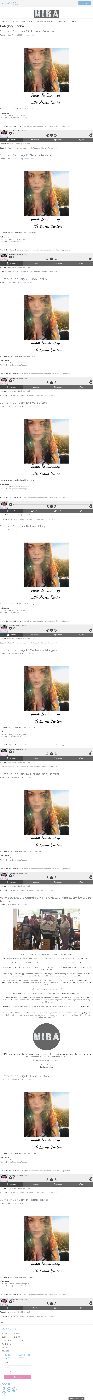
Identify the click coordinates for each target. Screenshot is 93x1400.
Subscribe (17, 1377)
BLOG (15, 21)
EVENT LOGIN (84, 3)
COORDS (5, 1351)
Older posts (4, 1323)
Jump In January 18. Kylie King (22, 526)
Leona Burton (30, 35)
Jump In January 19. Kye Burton (23, 402)
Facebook (3, 117)
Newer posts (88, 1323)
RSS (55, 148)
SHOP (4, 1348)
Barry (26, 905)
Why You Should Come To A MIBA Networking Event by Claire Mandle (45, 899)
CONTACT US (19, 1341)
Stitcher (44, 148)
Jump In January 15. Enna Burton (24, 1076)
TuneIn (50, 148)
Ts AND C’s (6, 1344)
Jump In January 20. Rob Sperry (23, 279)
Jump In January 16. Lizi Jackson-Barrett (29, 774)
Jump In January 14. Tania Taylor (24, 1199)
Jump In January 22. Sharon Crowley (27, 31)
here (39, 1060)
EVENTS (61, 21)
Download (26, 144)
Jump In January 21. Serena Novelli (25, 155)
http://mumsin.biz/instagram (19, 115)
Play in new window (14, 144)
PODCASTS (27, 21)
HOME (4, 1333)
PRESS (16, 1333)
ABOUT (5, 21)
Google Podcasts (33, 148)
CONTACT (73, 21)
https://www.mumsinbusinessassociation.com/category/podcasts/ (47, 126)
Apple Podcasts (13, 148)
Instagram (3, 115)
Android (23, 148)
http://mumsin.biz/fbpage (17, 117)
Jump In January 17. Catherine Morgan (28, 650)
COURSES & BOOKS (44, 21)
